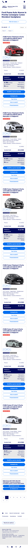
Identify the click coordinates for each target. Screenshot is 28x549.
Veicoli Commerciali (14, 513)
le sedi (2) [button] (9, 522)
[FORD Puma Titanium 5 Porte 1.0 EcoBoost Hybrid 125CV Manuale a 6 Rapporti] (14, 50)
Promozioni (5, 516)
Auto (6, 513)
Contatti (20, 516)
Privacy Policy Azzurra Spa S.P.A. (9, 535)
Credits (3, 538)
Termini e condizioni (17, 536)
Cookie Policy (21, 535)
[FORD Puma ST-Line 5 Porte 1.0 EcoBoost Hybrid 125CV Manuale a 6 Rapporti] (14, 342)
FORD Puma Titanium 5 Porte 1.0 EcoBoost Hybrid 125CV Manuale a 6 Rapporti (13, 38)
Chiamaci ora (14, 488)
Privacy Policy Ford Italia (8, 534)
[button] (8, 547)
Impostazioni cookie (7, 536)
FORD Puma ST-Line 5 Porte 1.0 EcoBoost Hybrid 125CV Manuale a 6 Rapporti (13, 331)
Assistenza (13, 516)
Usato (22, 513)
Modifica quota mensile (14, 91)
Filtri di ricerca (13, 21)
